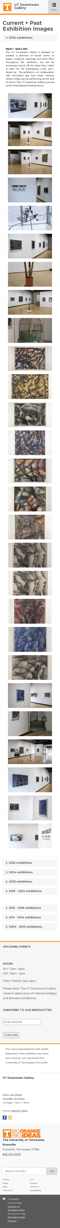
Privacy (33, 1183)
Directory (34, 1186)
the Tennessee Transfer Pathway (16, 1217)
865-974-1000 (12, 1154)
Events (6, 1179)
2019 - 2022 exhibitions (25, 891)
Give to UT (8, 1190)
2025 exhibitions (20, 862)
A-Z (32, 1179)
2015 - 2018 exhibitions (24, 908)
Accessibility (36, 1190)
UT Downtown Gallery (26, 6)
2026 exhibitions (20, 37)
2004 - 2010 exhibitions (25, 926)
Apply (5, 1183)
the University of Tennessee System (16, 1206)
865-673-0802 (20, 1110)
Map (5, 1186)
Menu (55, 7)
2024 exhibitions (20, 872)
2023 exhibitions (20, 881)
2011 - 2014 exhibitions (24, 917)
